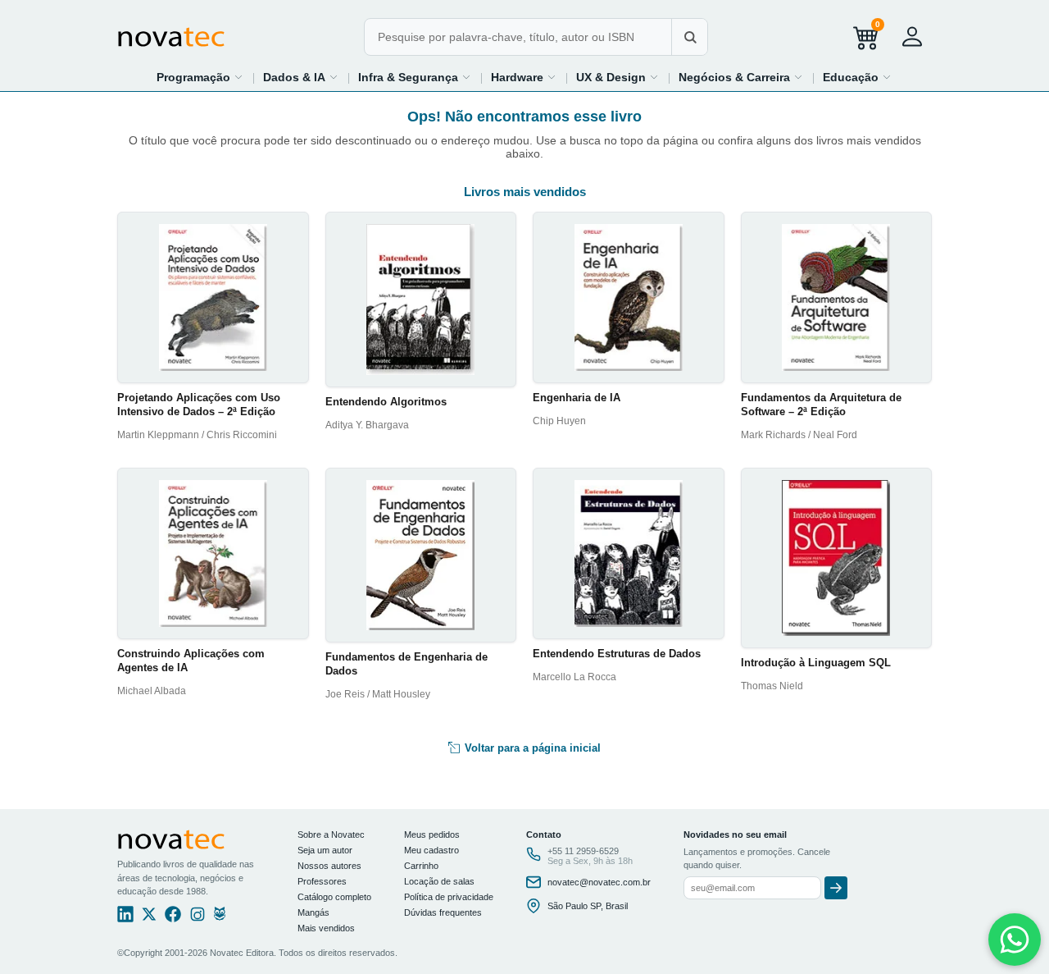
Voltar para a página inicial (531, 748)
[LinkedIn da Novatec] (125, 918)
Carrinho (421, 866)
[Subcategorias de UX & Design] (654, 77)
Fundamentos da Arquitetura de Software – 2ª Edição (821, 404)
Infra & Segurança (408, 77)
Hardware (517, 77)
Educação (851, 77)
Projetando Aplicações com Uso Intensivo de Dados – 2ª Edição (198, 404)
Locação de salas (439, 881)
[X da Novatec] (149, 918)
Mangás (313, 912)
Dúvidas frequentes (443, 912)
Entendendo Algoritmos (386, 402)
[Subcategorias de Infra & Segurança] (466, 77)
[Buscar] (689, 37)
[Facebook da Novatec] (173, 918)
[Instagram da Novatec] (197, 918)
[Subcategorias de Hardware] (551, 77)
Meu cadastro (431, 850)
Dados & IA (294, 77)
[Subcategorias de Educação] (886, 77)
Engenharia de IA (576, 397)
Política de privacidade (448, 897)
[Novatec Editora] (171, 37)
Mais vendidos (326, 928)
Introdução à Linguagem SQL (816, 662)
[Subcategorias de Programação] (238, 77)
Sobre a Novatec (331, 834)
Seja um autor (324, 850)
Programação (193, 77)
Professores (322, 881)
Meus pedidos (432, 834)
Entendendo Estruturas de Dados (617, 653)
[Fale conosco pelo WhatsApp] (1014, 939)
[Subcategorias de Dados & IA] (333, 77)
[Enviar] (835, 887)
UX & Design (611, 77)
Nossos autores (329, 866)
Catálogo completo (334, 897)
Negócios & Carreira (734, 77)
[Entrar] (912, 36)
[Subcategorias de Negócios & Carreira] (798, 77)
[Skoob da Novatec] (219, 918)
